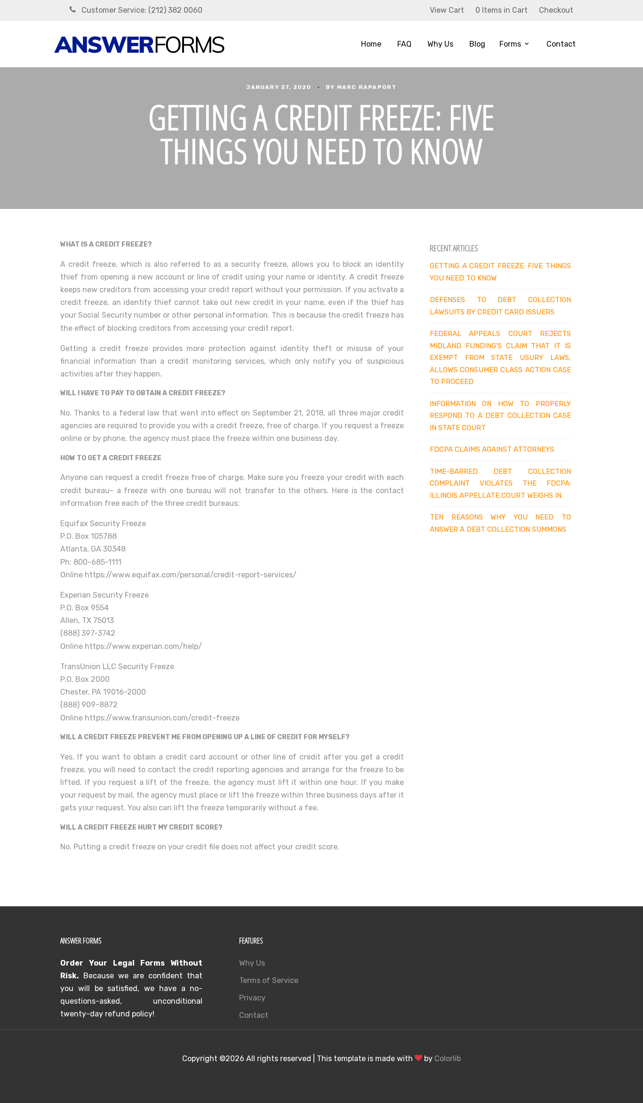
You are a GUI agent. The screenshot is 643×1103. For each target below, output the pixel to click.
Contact (561, 44)
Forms (510, 44)
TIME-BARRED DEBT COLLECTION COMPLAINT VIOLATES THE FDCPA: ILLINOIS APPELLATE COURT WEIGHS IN (500, 483)
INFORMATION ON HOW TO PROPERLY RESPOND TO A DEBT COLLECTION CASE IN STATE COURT (500, 416)
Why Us (440, 44)
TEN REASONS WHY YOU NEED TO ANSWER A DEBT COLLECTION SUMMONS (500, 523)
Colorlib (447, 1058)
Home (371, 44)
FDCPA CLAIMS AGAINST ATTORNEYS (492, 449)
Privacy (252, 997)
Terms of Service (268, 980)
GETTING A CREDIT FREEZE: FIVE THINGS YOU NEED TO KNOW (500, 272)
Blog (477, 44)
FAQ (404, 44)
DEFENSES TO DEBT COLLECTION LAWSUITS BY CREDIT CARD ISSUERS (500, 306)
